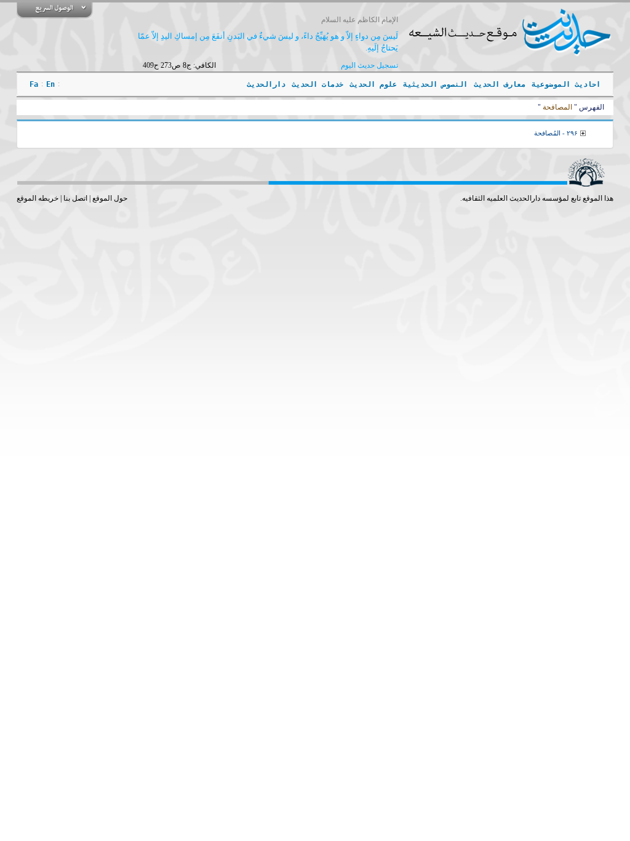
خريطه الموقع (37, 198)
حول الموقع (109, 198)
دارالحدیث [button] (266, 84)
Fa (34, 84)
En (50, 84)
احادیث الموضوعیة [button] (566, 84)
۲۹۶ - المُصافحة (556, 133)
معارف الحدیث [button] (499, 84)
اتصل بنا (75, 198)
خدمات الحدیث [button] (317, 84)
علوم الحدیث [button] (373, 84)
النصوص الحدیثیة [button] (435, 84)
